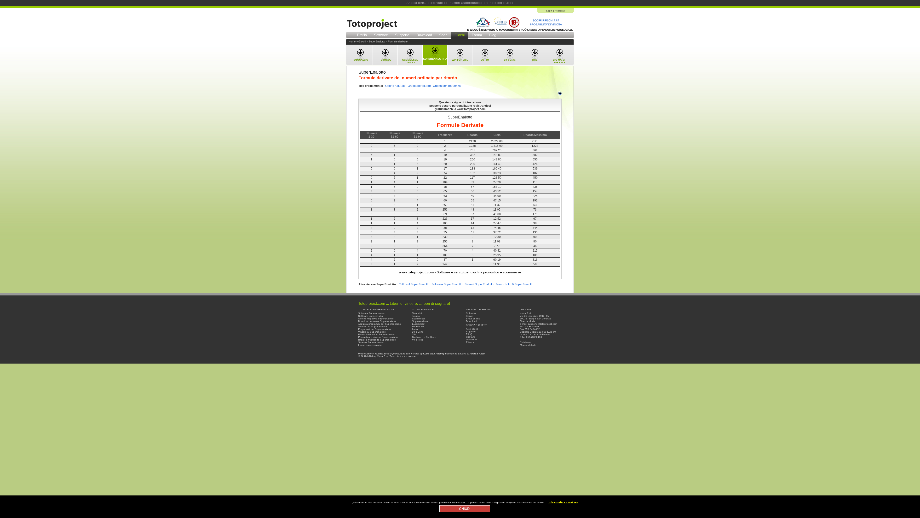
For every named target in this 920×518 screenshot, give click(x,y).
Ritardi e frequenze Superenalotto (377, 339)
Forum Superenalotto (370, 345)
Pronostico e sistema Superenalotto (378, 337)
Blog (492, 35)
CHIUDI (465, 509)
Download (424, 35)
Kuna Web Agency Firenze (438, 353)
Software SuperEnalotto (446, 284)
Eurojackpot (418, 324)
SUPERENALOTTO (435, 58)
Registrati (560, 10)
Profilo (362, 35)
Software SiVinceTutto (370, 316)
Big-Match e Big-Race (424, 337)
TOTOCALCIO (360, 60)
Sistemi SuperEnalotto (479, 284)
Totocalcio (417, 313)
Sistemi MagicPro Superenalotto (376, 318)
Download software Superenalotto (377, 321)
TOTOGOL (385, 60)
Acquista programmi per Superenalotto (379, 324)
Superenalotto (420, 321)
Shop (443, 35)
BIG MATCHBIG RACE (559, 61)
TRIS (534, 60)
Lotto (415, 329)
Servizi (469, 316)
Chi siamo (525, 342)
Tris (414, 334)
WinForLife (418, 326)
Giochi (459, 35)
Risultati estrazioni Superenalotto (376, 334)
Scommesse (419, 318)
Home (352, 41)
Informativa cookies (563, 502)
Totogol (416, 316)
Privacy (470, 342)
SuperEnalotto (377, 41)
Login (549, 10)
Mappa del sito (528, 345)
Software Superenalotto (371, 313)
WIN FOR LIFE (460, 60)
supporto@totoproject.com (542, 324)
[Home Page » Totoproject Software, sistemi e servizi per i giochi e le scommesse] (372, 30)
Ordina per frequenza (447, 86)
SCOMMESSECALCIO (410, 61)
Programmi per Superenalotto (374, 329)
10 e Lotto (510, 60)
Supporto (402, 35)
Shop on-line (473, 318)
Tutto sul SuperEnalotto (414, 284)
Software (381, 35)
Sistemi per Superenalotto (372, 326)
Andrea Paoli (477, 353)
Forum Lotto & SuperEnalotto (514, 284)
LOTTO (485, 60)
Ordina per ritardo (419, 86)
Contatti (470, 337)
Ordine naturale (395, 86)
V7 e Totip (417, 339)
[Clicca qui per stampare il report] (560, 94)
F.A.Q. (469, 334)
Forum (477, 35)
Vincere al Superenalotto (372, 331)
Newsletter (471, 339)
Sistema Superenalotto (371, 342)
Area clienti (472, 329)
